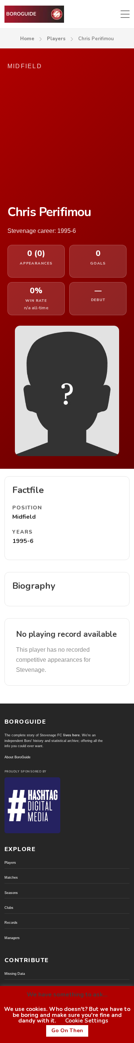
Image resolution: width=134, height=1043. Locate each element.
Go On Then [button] (67, 1030)
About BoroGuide (17, 757)
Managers (12, 938)
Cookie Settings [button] (86, 1020)
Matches (11, 877)
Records (10, 923)
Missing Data (14, 974)
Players (56, 38)
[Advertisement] (67, 137)
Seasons (11, 893)
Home (27, 38)
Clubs (8, 908)
